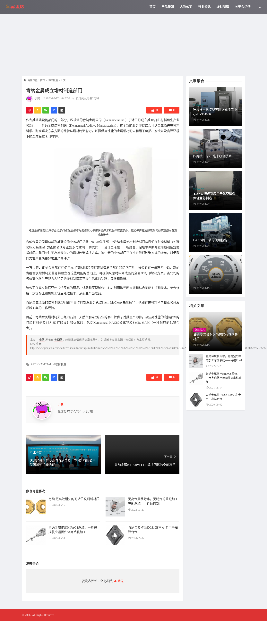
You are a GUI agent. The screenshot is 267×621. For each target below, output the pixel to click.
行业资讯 (204, 6)
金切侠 (58, 339)
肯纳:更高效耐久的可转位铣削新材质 (73, 499)
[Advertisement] (133, 43)
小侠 (37, 98)
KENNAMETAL (42, 364)
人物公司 (186, 6)
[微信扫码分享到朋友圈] (45, 110)
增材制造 (223, 6)
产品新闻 (167, 6)
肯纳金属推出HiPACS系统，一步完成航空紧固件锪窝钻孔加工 (223, 377)
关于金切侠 (243, 6)
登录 (120, 581)
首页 (152, 6)
